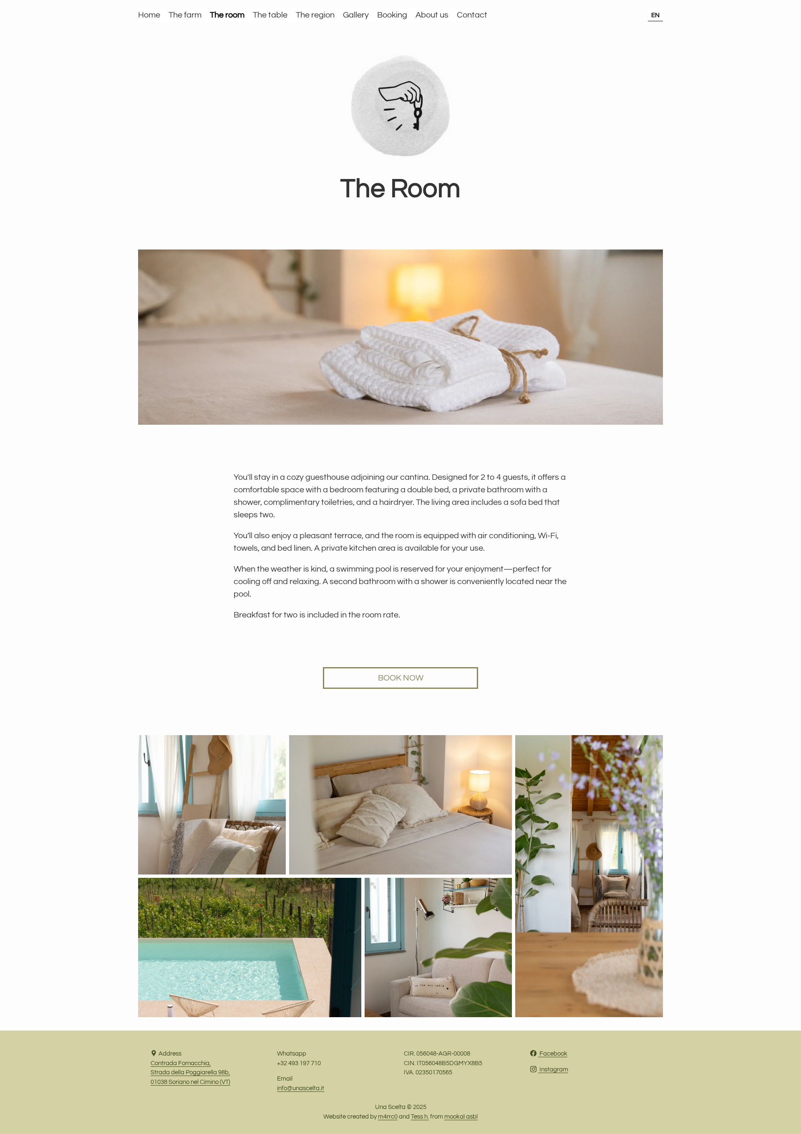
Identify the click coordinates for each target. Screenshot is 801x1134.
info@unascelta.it (300, 1088)
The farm (185, 15)
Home (149, 15)
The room (227, 15)
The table (270, 15)
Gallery (356, 15)
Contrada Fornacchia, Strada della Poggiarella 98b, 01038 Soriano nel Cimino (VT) (190, 1072)
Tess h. (420, 1117)
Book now (400, 678)
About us (432, 15)
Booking (392, 15)
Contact (472, 15)
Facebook (552, 1054)
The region (315, 15)
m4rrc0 (388, 1117)
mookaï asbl (461, 1117)
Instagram (553, 1069)
